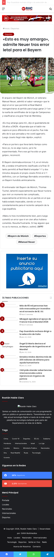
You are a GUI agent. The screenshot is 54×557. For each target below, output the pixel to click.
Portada (5, 500)
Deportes (15, 28)
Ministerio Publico (30, 448)
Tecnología (36, 453)
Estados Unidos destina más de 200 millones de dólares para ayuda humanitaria (36, 359)
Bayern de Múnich (19, 236)
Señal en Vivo (34, 542)
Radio (44, 542)
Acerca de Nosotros (22, 546)
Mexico (16, 448)
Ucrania (7, 457)
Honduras (7, 443)
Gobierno (46, 439)
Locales (7, 448)
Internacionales (21, 443)
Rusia (26, 453)
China (6, 439)
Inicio (7, 28)
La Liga (41, 443)
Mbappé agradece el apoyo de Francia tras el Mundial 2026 (35, 320)
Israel (33, 443)
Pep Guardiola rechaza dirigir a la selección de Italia (35, 333)
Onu (5, 453)
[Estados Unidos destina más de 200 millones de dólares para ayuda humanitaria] (9, 360)
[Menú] (3, 10)
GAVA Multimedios (29, 533)
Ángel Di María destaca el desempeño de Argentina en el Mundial (35, 346)
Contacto (37, 546)
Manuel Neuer (27, 242)
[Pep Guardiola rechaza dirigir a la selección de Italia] (9, 335)
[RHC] (27, 9)
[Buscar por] (50, 10)
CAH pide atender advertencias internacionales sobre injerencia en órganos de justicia (36, 374)
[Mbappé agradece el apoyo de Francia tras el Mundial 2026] (9, 323)
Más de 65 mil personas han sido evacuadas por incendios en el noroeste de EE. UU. (35, 308)
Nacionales (45, 448)
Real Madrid (15, 453)
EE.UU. (36, 439)
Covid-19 (15, 439)
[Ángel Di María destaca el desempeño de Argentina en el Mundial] (9, 347)
